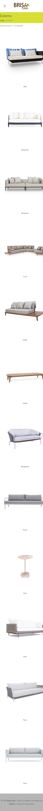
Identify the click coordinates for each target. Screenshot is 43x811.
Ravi (25, 593)
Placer (25, 530)
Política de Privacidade (25, 804)
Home (2, 20)
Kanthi (25, 340)
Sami (25, 656)
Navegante (25, 466)
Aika (25, 86)
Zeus (25, 783)
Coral (25, 276)
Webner (12, 804)
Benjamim (25, 150)
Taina (25, 720)
